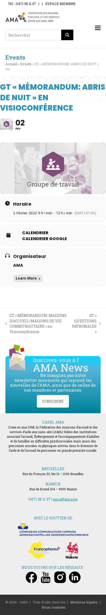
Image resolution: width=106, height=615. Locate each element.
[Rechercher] (67, 35)
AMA (18, 265)
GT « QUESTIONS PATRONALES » (84, 323)
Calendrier (35, 233)
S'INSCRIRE (53, 401)
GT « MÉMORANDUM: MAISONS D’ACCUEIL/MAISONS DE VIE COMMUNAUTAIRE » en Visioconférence (36, 323)
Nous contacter (54, 607)
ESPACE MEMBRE (60, 3)
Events (25, 64)
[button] (98, 28)
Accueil (11, 64)
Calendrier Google (44, 239)
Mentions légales (84, 602)
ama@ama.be (65, 499)
